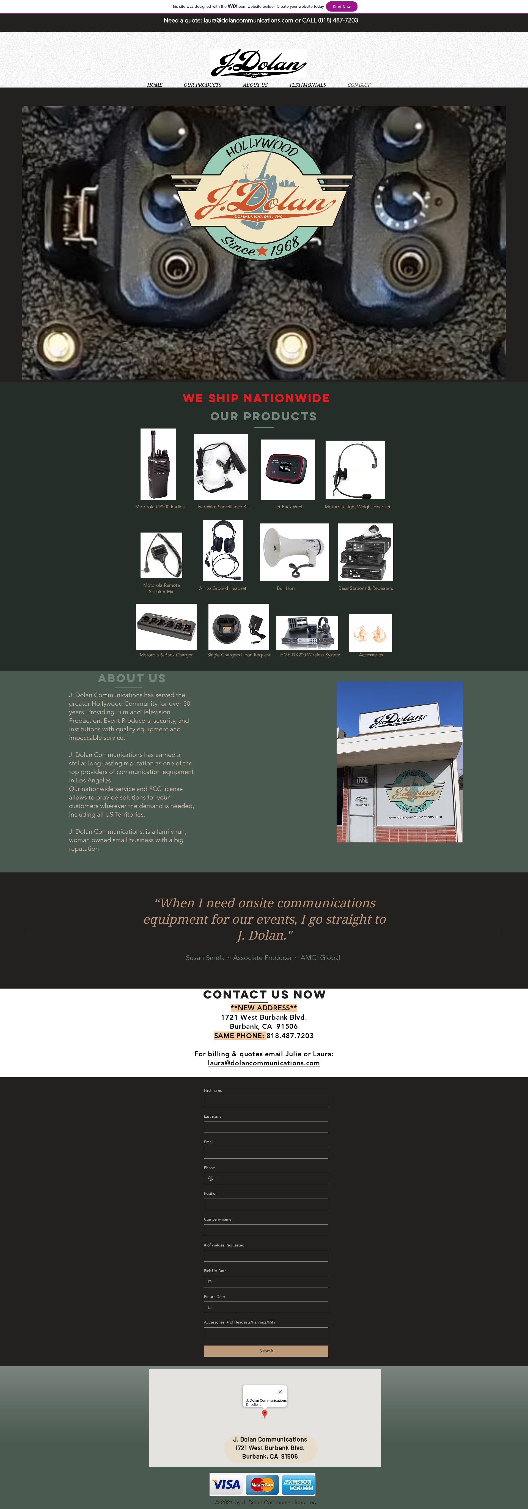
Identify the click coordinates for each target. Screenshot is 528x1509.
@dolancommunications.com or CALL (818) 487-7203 (287, 20)
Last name (213, 1116)
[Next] (498, 933)
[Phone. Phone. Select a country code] (213, 1178)
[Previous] (30, 933)
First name (213, 1090)
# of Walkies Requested (224, 1245)
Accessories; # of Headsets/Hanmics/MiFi (239, 1322)
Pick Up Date (215, 1270)
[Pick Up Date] (210, 1281)
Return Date (214, 1296)
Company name (218, 1219)
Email (208, 1142)
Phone (209, 1167)
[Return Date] (210, 1307)
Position (211, 1193)
